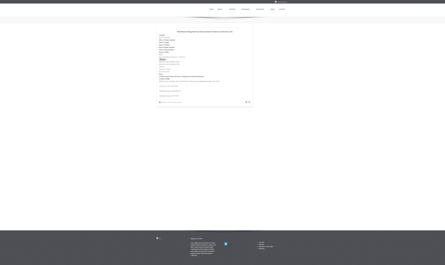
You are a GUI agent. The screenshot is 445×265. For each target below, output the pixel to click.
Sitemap (261, 248)
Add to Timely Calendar (167, 40)
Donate (261, 244)
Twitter (225, 243)
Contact (282, 9)
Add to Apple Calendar (167, 47)
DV (165, 79)
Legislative (260, 9)
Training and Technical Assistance (192, 76)
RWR (168, 79)
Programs (245, 9)
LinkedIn (234, 243)
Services (232, 9)
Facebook (230, 243)
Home (211, 9)
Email (160, 74)
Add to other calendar (166, 50)
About (220, 9)
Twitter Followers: (282, 2)
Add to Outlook (164, 45)
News (273, 9)
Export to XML (164, 52)
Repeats (162, 59)
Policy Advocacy (175, 76)
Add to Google (164, 42)
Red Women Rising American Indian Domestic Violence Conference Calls (205, 32)
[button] (164, 37)
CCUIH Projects (164, 76)
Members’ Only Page (266, 246)
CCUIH (179, 10)
